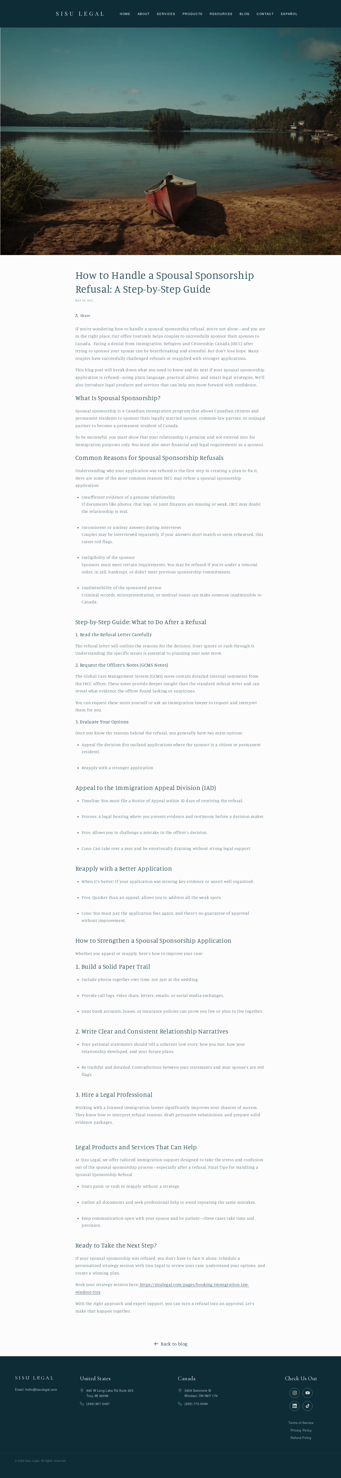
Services (166, 14)
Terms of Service (301, 1422)
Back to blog (174, 1343)
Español (289, 14)
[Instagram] (295, 1393)
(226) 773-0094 (196, 1403)
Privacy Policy (301, 1430)
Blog (245, 14)
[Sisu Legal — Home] (80, 14)
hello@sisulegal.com (41, 1389)
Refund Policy (301, 1437)
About (144, 14)
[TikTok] (308, 1406)
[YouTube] (308, 1393)
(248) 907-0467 (98, 1403)
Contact (265, 14)
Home (125, 14)
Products (192, 14)
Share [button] (85, 315)
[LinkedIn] (295, 1406)
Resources (221, 14)
